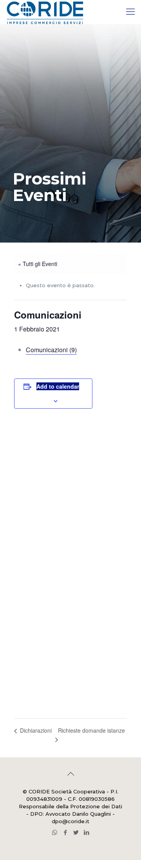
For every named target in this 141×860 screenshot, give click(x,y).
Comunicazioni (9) (51, 349)
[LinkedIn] (86, 832)
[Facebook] (65, 832)
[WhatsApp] (55, 832)
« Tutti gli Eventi (37, 264)
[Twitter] (76, 832)
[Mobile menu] (130, 11)
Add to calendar (57, 386)
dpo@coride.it (70, 821)
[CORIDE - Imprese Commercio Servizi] (44, 12)
